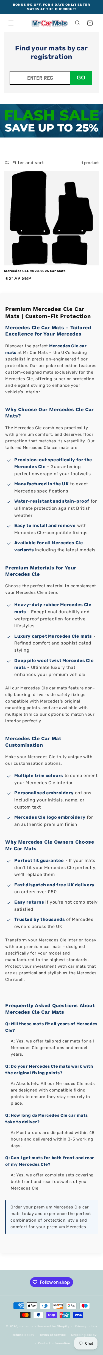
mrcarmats (28, 1326)
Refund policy (23, 1335)
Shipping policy (84, 1335)
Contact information (54, 1343)
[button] (11, 23)
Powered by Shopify (53, 1326)
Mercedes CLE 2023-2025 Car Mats (35, 271)
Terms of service (53, 1335)
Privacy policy (86, 1326)
